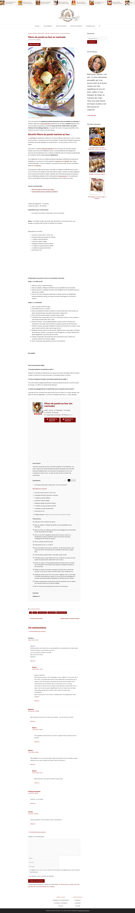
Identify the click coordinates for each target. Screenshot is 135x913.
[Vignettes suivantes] (133, 3)
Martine (30, 750)
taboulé (66, 161)
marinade (32, 138)
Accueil (37, 26)
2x (71, 480)
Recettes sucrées (76, 26)
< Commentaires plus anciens (37, 631)
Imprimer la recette (53, 420)
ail (30, 612)
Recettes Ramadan (61, 612)
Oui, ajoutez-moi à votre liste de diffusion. (41, 876)
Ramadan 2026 (90, 26)
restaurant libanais (47, 148)
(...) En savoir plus (91, 115)
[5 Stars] (41, 414)
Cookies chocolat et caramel (97, 174)
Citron (34, 612)
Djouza (34, 667)
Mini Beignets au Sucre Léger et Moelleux (97, 197)
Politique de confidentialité (61, 900)
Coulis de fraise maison (37, 618)
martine (30, 812)
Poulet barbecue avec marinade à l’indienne (45, 191)
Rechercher (92, 42)
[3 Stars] (38, 414)
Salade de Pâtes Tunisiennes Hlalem (70, 618)
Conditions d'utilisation (61, 903)
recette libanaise (45, 123)
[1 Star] (34, 414)
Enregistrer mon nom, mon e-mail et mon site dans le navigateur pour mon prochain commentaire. (55, 871)
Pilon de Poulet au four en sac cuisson (43, 189)
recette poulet (51, 612)
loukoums (38, 165)
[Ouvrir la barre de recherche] (99, 26)
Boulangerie (48, 26)
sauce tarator (63, 176)
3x (74, 480)
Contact (60, 906)
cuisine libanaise (42, 612)
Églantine (31, 709)
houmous (58, 161)
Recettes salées (61, 26)
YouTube (77, 906)
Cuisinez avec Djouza (83, 910)
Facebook (78, 900)
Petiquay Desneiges (34, 791)
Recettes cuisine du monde (52, 33)
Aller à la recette (34, 44)
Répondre (32, 661)
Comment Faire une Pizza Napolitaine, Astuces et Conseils (97, 148)
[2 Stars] (36, 414)
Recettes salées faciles (38, 33)
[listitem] (8, 3)
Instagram (78, 903)
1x (69, 480)
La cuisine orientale (65, 33)
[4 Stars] (39, 414)
